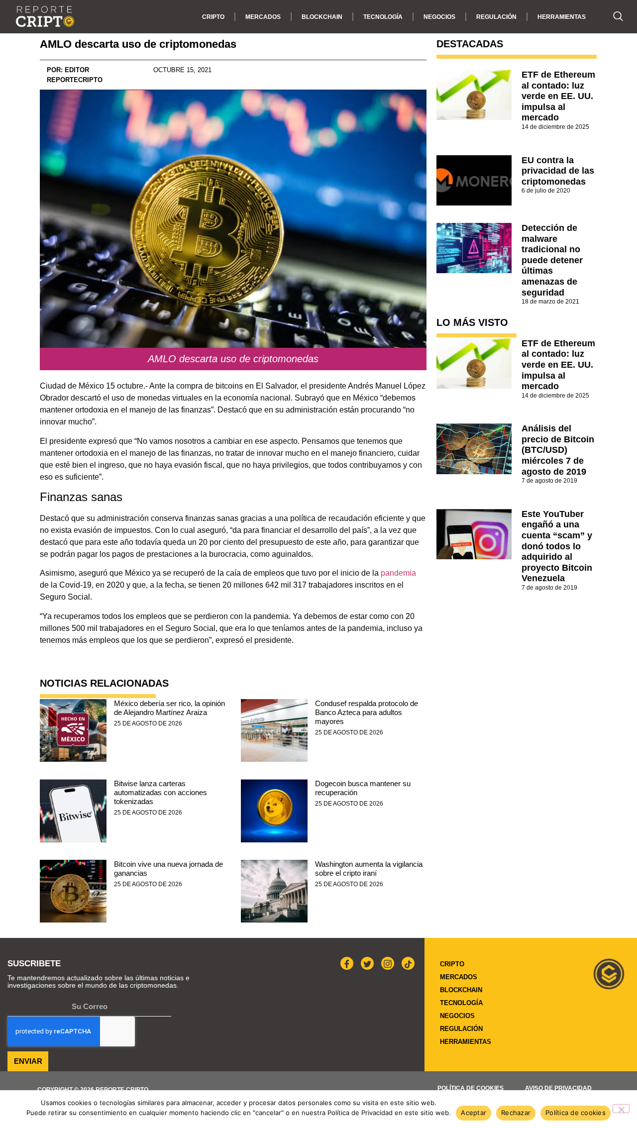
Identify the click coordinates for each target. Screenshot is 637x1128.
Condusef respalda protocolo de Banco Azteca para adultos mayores (366, 712)
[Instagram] (387, 963)
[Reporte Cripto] (45, 16)
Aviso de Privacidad (558, 1088)
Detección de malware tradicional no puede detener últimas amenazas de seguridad (552, 260)
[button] (613, 17)
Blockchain (322, 16)
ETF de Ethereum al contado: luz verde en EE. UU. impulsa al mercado (558, 96)
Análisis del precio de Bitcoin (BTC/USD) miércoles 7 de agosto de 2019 (558, 449)
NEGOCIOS (439, 16)
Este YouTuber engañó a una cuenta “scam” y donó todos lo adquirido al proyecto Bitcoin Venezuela (557, 546)
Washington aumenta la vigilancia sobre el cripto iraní (369, 868)
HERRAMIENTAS (561, 16)
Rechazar (516, 1113)
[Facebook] (346, 963)
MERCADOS (263, 16)
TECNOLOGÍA (383, 16)
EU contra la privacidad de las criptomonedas (558, 171)
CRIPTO (213, 16)
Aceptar (473, 1113)
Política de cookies (470, 1088)
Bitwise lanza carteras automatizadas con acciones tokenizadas (160, 792)
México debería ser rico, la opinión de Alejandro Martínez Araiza (169, 708)
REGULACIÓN (496, 16)
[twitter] (367, 963)
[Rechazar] (621, 1108)
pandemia (398, 573)
